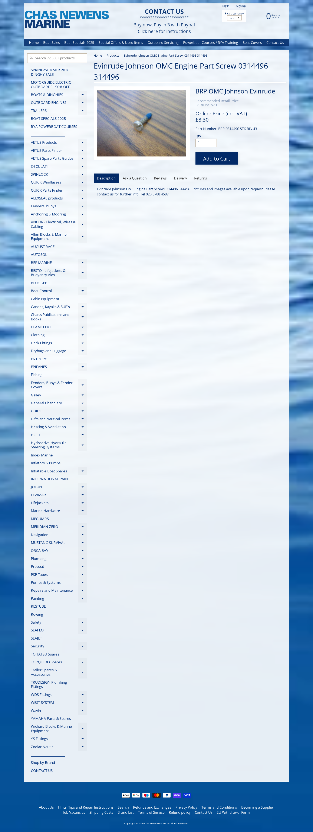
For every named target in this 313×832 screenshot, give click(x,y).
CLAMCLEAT (59, 327)
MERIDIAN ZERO (59, 527)
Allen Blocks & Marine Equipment (59, 237)
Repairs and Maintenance (59, 591)
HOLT (59, 435)
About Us (46, 807)
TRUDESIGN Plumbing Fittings (49, 684)
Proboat (59, 567)
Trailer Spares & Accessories (59, 672)
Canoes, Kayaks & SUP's (59, 307)
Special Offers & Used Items (121, 42)
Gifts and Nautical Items (59, 419)
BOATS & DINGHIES (59, 95)
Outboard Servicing (163, 42)
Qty (198, 136)
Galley (59, 396)
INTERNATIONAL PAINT (50, 478)
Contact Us (275, 42)
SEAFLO (59, 631)
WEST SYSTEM (59, 703)
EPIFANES (59, 367)
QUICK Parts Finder (59, 191)
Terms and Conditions (219, 807)
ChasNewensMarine (155, 823)
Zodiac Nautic (59, 747)
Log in (226, 5)
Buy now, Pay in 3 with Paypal (164, 25)
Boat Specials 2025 (79, 42)
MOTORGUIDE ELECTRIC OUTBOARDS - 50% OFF (51, 84)
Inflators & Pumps (45, 462)
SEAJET (36, 638)
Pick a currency (234, 13)
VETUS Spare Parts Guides (59, 159)
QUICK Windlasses (59, 183)
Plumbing (59, 559)
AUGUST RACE (43, 246)
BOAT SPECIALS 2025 (48, 118)
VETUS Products (59, 143)
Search (123, 807)
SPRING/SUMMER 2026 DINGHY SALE (50, 72)
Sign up (241, 5)
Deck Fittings (59, 343)
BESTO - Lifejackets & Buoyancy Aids (59, 273)
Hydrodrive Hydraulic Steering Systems (59, 445)
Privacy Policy (186, 807)
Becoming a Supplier (257, 807)
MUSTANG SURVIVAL (59, 543)
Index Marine (42, 455)
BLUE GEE (39, 282)
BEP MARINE (59, 263)
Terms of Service (151, 812)
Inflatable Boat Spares (59, 472)
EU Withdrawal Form (233, 812)
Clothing (59, 335)
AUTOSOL (39, 254)
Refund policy (180, 812)
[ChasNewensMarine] (66, 19)
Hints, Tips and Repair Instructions (85, 807)
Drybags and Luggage (59, 351)
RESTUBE (38, 606)
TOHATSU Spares (45, 654)
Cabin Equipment (45, 298)
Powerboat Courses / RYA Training (210, 42)
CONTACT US (42, 770)
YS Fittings (59, 739)
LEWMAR (59, 495)
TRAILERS (59, 111)
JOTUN (59, 487)
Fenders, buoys (59, 207)
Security (59, 647)
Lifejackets (59, 503)
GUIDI (59, 411)
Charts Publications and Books (59, 317)
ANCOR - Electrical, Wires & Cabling (59, 224)
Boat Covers (252, 42)
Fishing (36, 374)
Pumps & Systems (59, 583)
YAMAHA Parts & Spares (51, 718)
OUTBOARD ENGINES (59, 103)
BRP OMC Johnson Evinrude (235, 91)
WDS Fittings (59, 695)
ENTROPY (39, 358)
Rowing (37, 614)
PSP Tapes (59, 575)
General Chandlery (59, 403)
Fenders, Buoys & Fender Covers (59, 385)
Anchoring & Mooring (59, 215)
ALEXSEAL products (59, 199)
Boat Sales (51, 42)
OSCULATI (59, 167)
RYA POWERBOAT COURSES (54, 126)
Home (34, 42)
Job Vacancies (74, 812)
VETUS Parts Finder (59, 151)
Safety (59, 623)
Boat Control (59, 291)
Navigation (59, 535)
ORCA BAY (59, 551)
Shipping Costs (101, 812)
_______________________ (48, 134)
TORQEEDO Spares (59, 663)
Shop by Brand (43, 762)
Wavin (59, 711)
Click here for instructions (164, 31)
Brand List (126, 812)
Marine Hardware (59, 511)
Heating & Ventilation (59, 427)
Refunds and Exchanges (152, 807)
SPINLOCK (59, 175)
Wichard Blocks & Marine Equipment (59, 729)
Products (113, 55)
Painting (59, 599)
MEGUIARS (40, 518)
